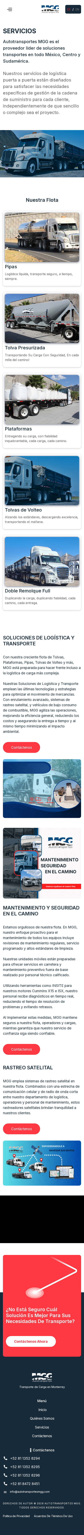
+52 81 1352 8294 (25, 1458)
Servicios (42, 1427)
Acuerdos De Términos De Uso (53, 1516)
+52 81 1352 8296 (25, 1475)
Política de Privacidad (16, 1516)
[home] (50, 9)
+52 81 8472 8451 (24, 1484)
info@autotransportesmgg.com (30, 1491)
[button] (9, 9)
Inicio (42, 1410)
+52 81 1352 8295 (25, 1467)
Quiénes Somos (42, 1418)
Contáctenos (21, 747)
